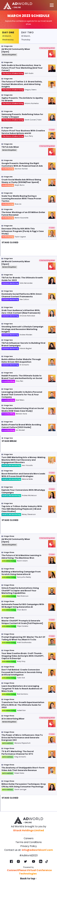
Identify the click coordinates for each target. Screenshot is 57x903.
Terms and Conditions (29, 842)
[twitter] (25, 862)
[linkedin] (40, 862)
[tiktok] (46, 862)
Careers (28, 838)
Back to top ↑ (28, 878)
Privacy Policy (28, 846)
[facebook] (11, 862)
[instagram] (18, 862)
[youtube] (33, 862)
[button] (28, 52)
